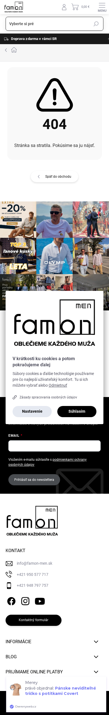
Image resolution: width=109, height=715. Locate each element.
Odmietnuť (58, 385)
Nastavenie (32, 411)
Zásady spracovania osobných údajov (48, 397)
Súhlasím (76, 411)
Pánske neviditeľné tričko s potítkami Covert (60, 691)
